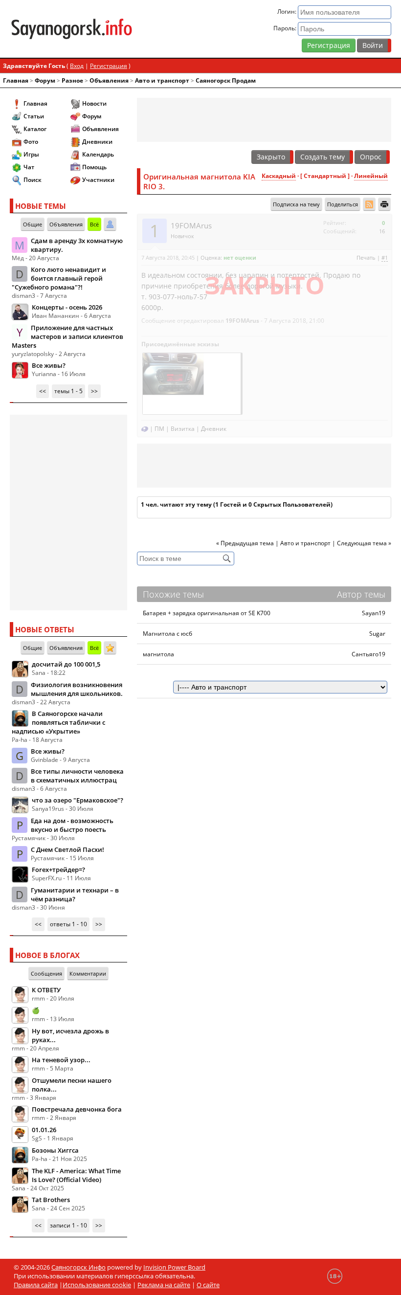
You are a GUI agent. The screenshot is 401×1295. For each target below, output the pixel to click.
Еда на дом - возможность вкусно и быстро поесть (72, 825)
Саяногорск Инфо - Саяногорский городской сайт (72, 29)
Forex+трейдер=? (58, 869)
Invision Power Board (174, 1267)
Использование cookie (97, 1284)
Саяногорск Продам (226, 80)
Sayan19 (373, 613)
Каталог (34, 129)
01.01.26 (44, 1129)
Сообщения (46, 973)
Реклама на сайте (163, 1284)
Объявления (109, 80)
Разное (72, 80)
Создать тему (322, 156)
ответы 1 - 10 (68, 924)
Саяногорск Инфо (78, 1267)
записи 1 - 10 (68, 1225)
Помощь (94, 167)
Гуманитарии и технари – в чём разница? (75, 894)
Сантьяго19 (368, 654)
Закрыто (271, 156)
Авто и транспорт (162, 80)
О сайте (208, 1284)
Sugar (377, 633)
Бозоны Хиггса (55, 1150)
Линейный (371, 176)
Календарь (98, 154)
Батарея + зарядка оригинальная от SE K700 (206, 613)
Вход (77, 66)
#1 (384, 257)
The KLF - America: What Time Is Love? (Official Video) (76, 1175)
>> (94, 391)
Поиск (32, 180)
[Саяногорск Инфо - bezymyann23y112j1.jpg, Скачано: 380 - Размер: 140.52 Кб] (192, 382)
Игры (31, 154)
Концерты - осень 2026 (67, 307)
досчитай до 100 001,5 (66, 664)
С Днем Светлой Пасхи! (67, 849)
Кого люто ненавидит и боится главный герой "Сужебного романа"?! (59, 278)
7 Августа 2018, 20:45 (168, 257)
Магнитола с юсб (167, 633)
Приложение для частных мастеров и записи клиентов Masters (67, 336)
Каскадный (279, 176)
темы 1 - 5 (68, 391)
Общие (32, 224)
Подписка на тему (296, 204)
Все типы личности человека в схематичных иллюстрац (77, 775)
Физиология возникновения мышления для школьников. (77, 689)
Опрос (370, 156)
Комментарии (87, 973)
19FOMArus (191, 225)
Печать (366, 257)
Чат (28, 167)
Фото (30, 141)
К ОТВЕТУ (46, 989)
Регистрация (328, 45)
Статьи (33, 116)
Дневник (213, 428)
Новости (94, 103)
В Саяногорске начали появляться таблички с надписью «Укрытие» (58, 722)
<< (42, 391)
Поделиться (342, 204)
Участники (98, 180)
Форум (45, 80)
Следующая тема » (364, 543)
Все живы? (49, 365)
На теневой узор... (61, 1059)
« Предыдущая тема (245, 543)
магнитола (158, 654)
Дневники (97, 141)
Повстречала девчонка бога (77, 1109)
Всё (94, 224)
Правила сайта (36, 1284)
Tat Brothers (51, 1199)
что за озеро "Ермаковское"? (77, 800)
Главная (15, 80)
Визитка (183, 428)
